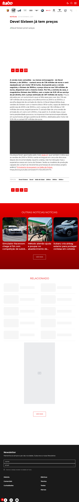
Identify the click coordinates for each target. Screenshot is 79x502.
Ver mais (39, 257)
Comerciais (8, 481)
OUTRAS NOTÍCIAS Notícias (39, 212)
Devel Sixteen (23, 179)
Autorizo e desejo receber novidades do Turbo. (19, 469)
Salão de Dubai (40, 179)
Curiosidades (8, 485)
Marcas (43, 490)
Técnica (43, 481)
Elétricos (44, 477)
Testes (43, 485)
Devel (31, 179)
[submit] (73, 465)
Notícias (13, 17)
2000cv (48, 179)
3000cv (54, 179)
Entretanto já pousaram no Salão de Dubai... (35, 167)
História (6, 477)
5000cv (61, 179)
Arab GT (45, 155)
